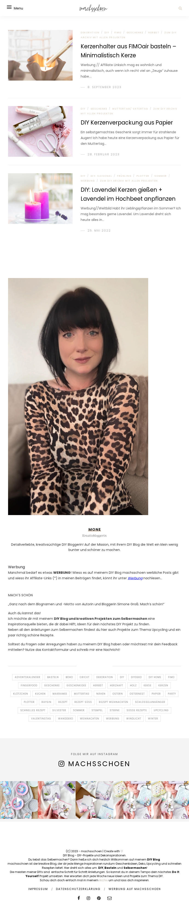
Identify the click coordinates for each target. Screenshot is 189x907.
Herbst (153, 32)
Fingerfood (29, 685)
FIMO (117, 32)
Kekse (147, 685)
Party (172, 693)
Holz (133, 685)
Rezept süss (83, 702)
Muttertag (81, 693)
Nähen (101, 693)
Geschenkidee (76, 685)
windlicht (133, 718)
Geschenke (135, 32)
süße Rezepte (137, 710)
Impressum (38, 889)
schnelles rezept (32, 710)
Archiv (103, 880)
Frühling (124, 176)
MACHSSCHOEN (99, 764)
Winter (153, 718)
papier (156, 693)
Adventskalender (27, 677)
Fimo (171, 677)
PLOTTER (142, 176)
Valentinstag (41, 718)
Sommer (160, 176)
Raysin (46, 702)
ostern (117, 693)
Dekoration (90, 32)
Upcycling (161, 710)
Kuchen (40, 693)
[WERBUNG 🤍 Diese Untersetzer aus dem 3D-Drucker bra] (19, 800)
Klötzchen (20, 693)
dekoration (104, 677)
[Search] (180, 8)
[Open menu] (9, 7)
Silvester (59, 710)
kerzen (163, 685)
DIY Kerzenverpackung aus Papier (127, 122)
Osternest (137, 693)
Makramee (60, 693)
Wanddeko (65, 718)
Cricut (84, 677)
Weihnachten (89, 718)
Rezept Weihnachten (113, 702)
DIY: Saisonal (101, 176)
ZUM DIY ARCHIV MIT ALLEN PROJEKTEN (129, 181)
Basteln (53, 677)
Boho (69, 677)
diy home (155, 677)
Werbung (88, 181)
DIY (106, 32)
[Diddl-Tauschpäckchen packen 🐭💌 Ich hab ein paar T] (94, 800)
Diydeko (136, 677)
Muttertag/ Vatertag (130, 108)
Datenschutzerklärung (78, 889)
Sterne (115, 710)
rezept (63, 702)
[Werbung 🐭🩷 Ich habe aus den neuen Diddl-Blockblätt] (132, 800)
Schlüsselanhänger (150, 702)
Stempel (97, 710)
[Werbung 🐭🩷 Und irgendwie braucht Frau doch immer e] (57, 800)
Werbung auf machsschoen (135, 889)
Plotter (29, 702)
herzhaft (116, 685)
